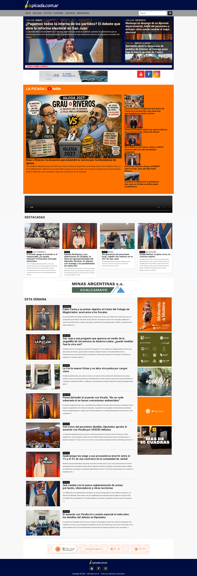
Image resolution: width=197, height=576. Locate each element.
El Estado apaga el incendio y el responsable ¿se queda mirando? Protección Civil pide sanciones (42, 257)
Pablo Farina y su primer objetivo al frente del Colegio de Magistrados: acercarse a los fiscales (96, 311)
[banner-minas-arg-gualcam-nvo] (98, 287)
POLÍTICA (47, 13)
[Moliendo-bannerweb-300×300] (154, 314)
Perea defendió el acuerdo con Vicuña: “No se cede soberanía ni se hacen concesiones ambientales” (93, 399)
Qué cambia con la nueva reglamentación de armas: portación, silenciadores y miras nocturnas (93, 487)
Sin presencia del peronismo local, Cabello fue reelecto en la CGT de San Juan (117, 256)
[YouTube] (141, 74)
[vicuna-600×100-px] (73, 76)
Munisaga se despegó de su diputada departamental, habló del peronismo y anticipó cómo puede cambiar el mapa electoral (147, 28)
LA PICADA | (36, 89)
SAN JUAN (37, 13)
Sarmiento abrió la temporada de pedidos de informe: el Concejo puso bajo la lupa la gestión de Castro (147, 49)
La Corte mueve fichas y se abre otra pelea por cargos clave (95, 370)
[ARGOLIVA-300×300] (154, 349)
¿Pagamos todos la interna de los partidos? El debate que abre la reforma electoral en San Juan (73, 26)
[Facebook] (148, 74)
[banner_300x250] (154, 440)
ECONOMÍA (58, 13)
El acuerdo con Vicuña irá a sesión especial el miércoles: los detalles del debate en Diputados (96, 516)
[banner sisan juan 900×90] (98, 549)
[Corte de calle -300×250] (154, 411)
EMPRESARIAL (83, 13)
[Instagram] (156, 74)
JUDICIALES (70, 13)
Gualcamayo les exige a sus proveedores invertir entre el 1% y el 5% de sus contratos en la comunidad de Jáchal (96, 457)
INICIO (28, 13)
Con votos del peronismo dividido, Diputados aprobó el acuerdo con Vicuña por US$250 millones (95, 428)
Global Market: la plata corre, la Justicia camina (154, 255)
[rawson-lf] (154, 381)
